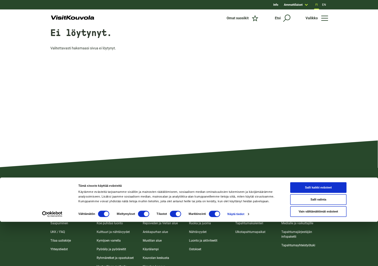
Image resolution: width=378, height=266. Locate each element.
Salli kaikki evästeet (318, 187)
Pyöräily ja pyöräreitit (111, 249)
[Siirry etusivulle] (72, 18)
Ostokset (195, 249)
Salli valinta (318, 199)
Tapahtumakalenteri (249, 223)
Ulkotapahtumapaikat (250, 232)
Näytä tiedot (235, 214)
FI (316, 4)
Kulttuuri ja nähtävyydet (113, 232)
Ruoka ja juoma (200, 223)
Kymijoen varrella (109, 240)
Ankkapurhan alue (155, 232)
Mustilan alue (152, 240)
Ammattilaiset (293, 4)
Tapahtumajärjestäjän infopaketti (296, 234)
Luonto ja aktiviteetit (203, 240)
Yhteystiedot (59, 249)
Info (275, 4)
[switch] (143, 214)
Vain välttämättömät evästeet (318, 211)
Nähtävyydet (198, 232)
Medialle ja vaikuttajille (297, 223)
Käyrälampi (151, 249)
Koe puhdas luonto (110, 223)
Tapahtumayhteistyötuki (298, 245)
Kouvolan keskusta (156, 258)
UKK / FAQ (57, 232)
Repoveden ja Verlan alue (160, 223)
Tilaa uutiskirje (60, 240)
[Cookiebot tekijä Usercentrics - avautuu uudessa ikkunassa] (52, 214)
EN (324, 4)
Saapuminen (59, 223)
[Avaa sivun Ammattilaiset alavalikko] (306, 4)
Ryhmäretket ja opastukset (115, 258)
